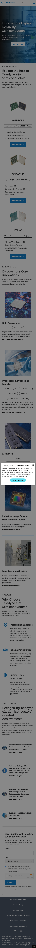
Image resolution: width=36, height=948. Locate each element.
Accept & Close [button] (18, 480)
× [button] (33, 465)
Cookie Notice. (23, 476)
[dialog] (18, 474)
